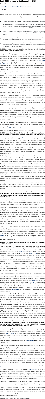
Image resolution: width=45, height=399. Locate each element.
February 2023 (18, 127)
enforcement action (17, 248)
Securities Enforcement (11, 6)
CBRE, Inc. (20, 62)
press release (11, 183)
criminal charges (34, 280)
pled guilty (32, 282)
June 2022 (8, 127)
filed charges (20, 137)
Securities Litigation (25, 6)
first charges (30, 340)
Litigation (2, 6)
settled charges (27, 199)
